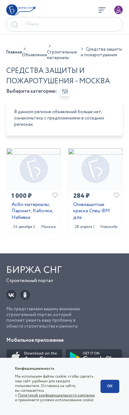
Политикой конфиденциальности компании (56, 395)
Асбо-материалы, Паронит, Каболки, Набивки (32, 211)
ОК (110, 386)
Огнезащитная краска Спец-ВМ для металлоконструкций (95, 211)
